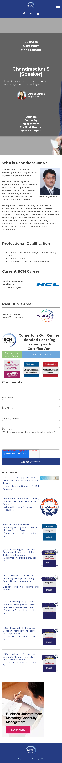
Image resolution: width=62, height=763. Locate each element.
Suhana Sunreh (36, 94)
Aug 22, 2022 (34, 97)
